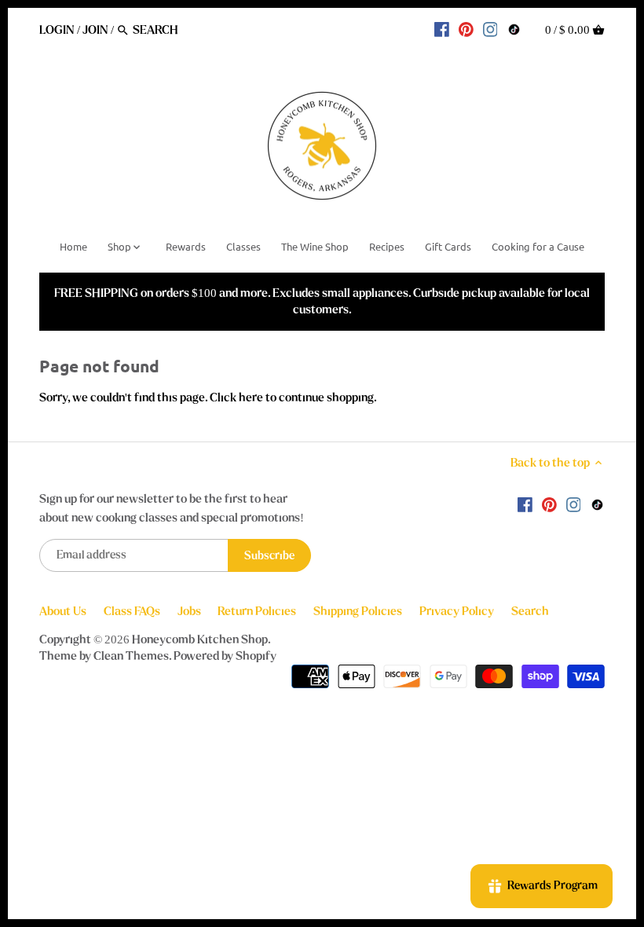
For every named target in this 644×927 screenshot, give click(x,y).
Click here (236, 397)
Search (530, 611)
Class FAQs (132, 611)
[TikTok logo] (514, 29)
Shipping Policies (357, 611)
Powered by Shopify (225, 656)
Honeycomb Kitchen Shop (200, 639)
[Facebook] (441, 29)
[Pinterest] (466, 29)
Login (57, 30)
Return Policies (257, 611)
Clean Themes (131, 656)
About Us (62, 611)
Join (95, 30)
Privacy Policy (456, 611)
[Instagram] (490, 29)
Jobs (189, 611)
